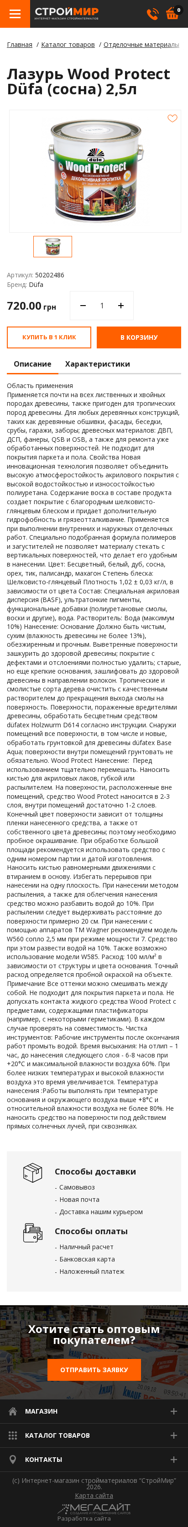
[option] (52, 246)
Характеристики (97, 364)
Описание (33, 364)
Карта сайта (94, 1495)
